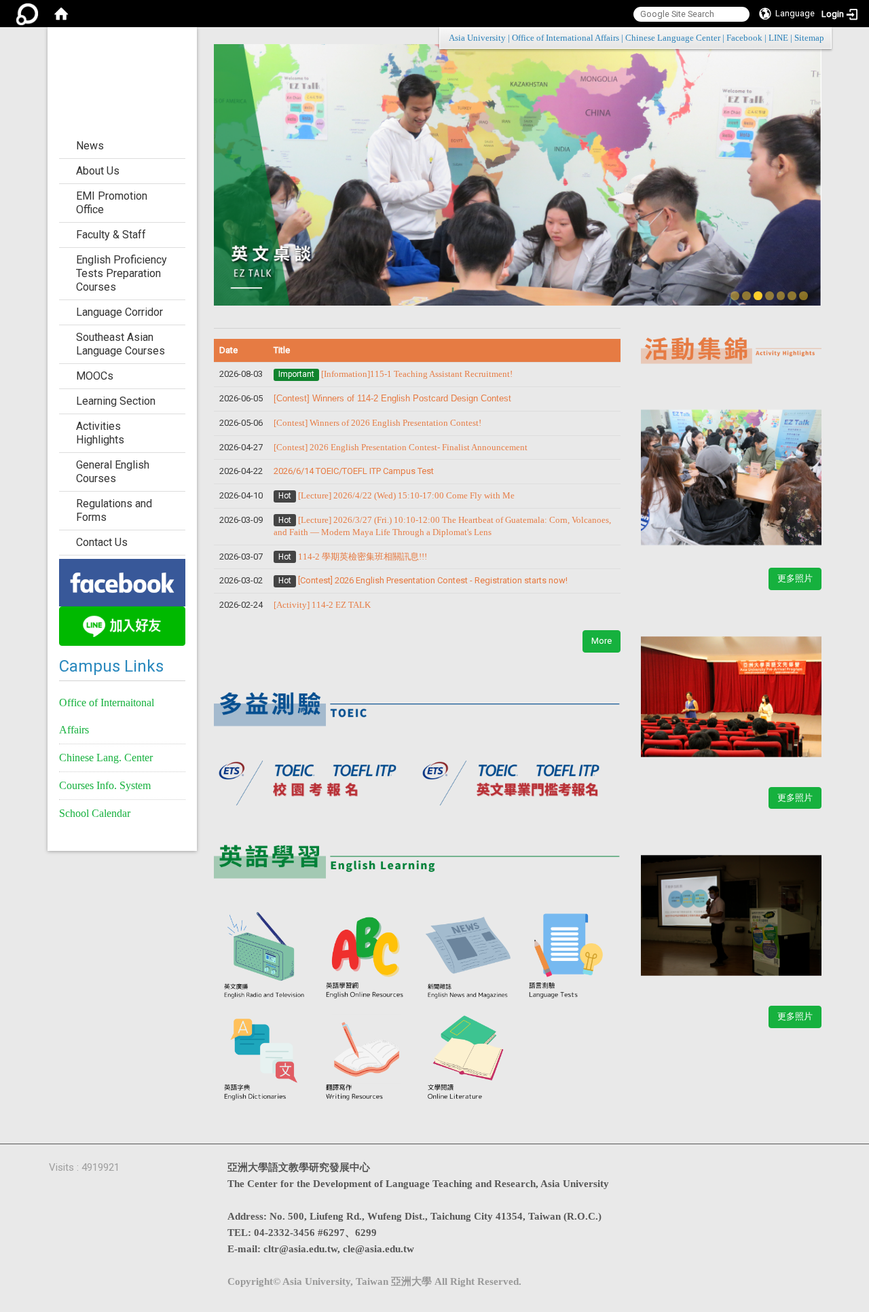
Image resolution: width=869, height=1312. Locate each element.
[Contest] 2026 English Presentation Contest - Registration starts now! (433, 580)
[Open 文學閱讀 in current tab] (468, 1058)
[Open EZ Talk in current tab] (517, 174)
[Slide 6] (792, 295)
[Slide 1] (735, 295)
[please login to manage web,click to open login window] (27, 13)
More (601, 641)
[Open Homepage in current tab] (61, 13)
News (90, 145)
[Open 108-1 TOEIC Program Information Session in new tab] (731, 907)
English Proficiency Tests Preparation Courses (121, 273)
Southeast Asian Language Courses (120, 344)
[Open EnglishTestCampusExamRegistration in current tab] (417, 702)
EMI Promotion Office (111, 202)
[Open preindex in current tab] (316, 778)
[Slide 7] (803, 295)
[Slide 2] (746, 295)
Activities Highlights (100, 433)
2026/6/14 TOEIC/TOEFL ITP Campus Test (354, 471)
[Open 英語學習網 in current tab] (367, 957)
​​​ (401, 447)
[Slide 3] (758, 295)
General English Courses (112, 471)
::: (817, 38)
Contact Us (102, 542)
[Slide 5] (781, 295)
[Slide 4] (769, 295)
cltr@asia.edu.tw (300, 1248)
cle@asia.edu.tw (378, 1248)
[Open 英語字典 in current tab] (265, 1058)
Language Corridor (119, 312)
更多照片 (795, 578)
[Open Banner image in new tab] (122, 581)
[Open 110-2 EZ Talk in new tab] (731, 469)
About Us (97, 170)
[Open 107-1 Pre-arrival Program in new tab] (731, 688)
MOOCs (94, 375)
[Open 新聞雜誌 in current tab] (468, 957)
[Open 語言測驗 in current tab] (570, 957)
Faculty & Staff (111, 234)
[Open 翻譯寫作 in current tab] (367, 1058)
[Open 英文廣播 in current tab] (265, 957)
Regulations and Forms (114, 510)
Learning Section (115, 401)
